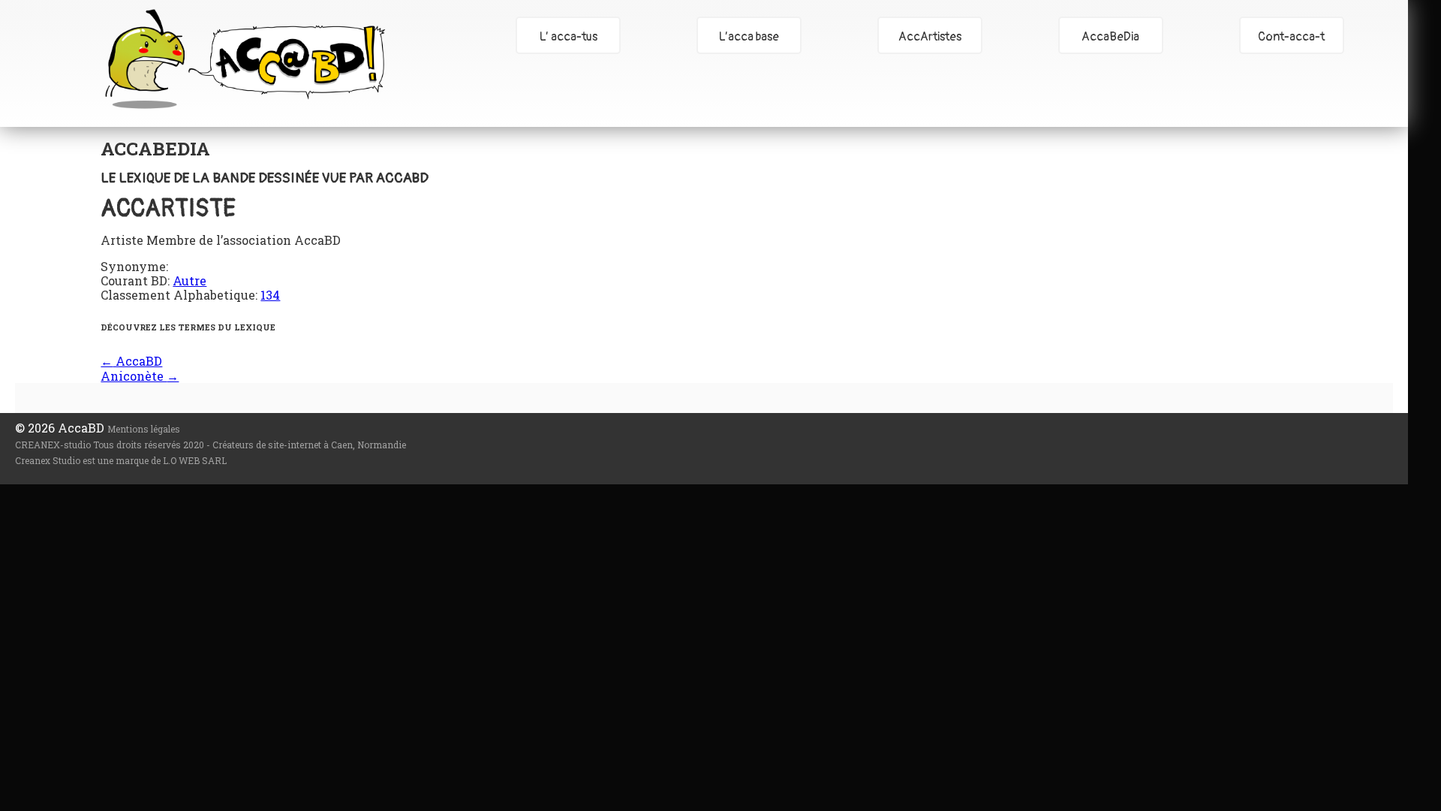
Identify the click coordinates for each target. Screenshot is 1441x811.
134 (270, 295)
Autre (189, 280)
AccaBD (244, 59)
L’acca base (749, 36)
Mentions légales (143, 429)
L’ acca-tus (568, 36)
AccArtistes (929, 36)
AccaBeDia (1110, 36)
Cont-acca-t (1291, 36)
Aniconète (140, 376)
